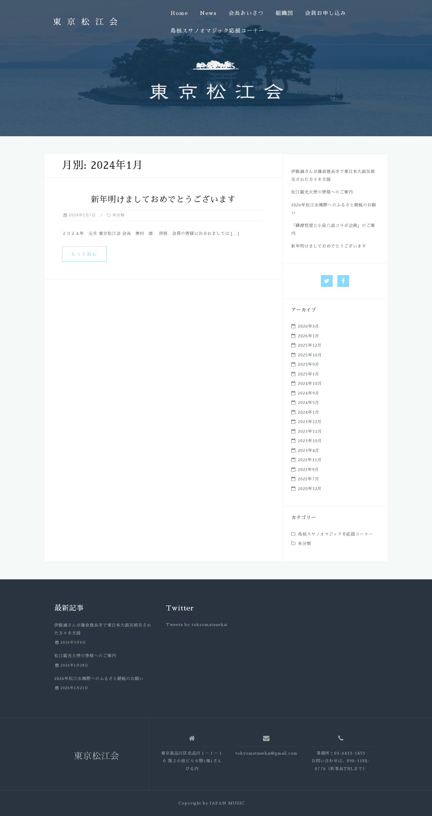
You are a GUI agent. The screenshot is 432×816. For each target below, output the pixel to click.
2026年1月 (308, 336)
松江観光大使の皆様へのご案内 (322, 192)
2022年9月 (308, 469)
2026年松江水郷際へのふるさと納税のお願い (99, 679)
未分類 (118, 215)
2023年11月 (310, 431)
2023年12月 (310, 422)
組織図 (284, 13)
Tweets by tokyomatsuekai (196, 624)
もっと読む (84, 254)
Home (179, 13)
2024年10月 (310, 383)
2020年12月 (310, 489)
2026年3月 (308, 326)
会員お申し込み (325, 13)
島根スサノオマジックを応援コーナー (335, 534)
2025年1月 (308, 374)
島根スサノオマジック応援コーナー (217, 30)
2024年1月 (308, 412)
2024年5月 (308, 403)
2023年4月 (308, 450)
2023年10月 (310, 441)
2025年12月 (310, 345)
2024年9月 (308, 393)
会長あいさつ (246, 13)
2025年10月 (310, 355)
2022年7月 (308, 479)
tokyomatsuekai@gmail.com (266, 753)
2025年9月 (308, 364)
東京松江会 (88, 22)
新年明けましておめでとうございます (163, 200)
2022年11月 (310, 460)
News (208, 13)
